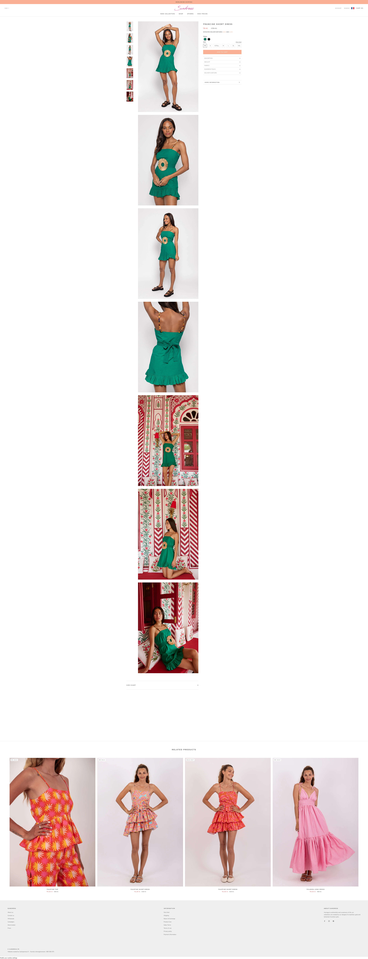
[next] (362, 823)
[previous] (6, 823)
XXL (239, 46)
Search (346, 8)
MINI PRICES (202, 13)
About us (10, 912)
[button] (205, 39)
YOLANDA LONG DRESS (315, 889)
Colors (205, 36)
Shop (181, 13)
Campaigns (11, 922)
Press (9, 928)
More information (212, 82)
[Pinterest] (333, 921)
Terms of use (167, 928)
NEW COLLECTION (167, 13)
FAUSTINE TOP (52, 889)
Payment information (170, 934)
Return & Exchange (169, 919)
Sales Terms (167, 925)
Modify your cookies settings (8, 958)
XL (233, 46)
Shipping (166, 915)
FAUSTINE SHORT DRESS (140, 889)
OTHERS (190, 13)
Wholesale (11, 919)
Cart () (359, 8)
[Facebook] (324, 921)
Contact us (11, 915)
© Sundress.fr (13, 949)
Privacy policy (168, 931)
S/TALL (217, 46)
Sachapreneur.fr (24, 952)
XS (205, 46)
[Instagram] (329, 921)
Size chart (239, 42)
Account (338, 8)
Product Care (167, 922)
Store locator (11, 925)
